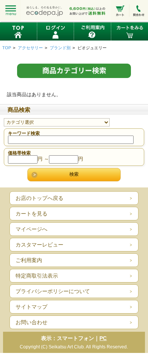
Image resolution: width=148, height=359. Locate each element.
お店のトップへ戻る (39, 198)
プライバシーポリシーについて (53, 291)
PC (103, 338)
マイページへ (31, 229)
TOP (6, 47)
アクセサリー (30, 47)
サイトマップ (31, 307)
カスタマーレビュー (39, 245)
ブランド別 (60, 47)
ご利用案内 (29, 260)
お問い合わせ (31, 322)
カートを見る (31, 214)
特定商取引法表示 (37, 276)
